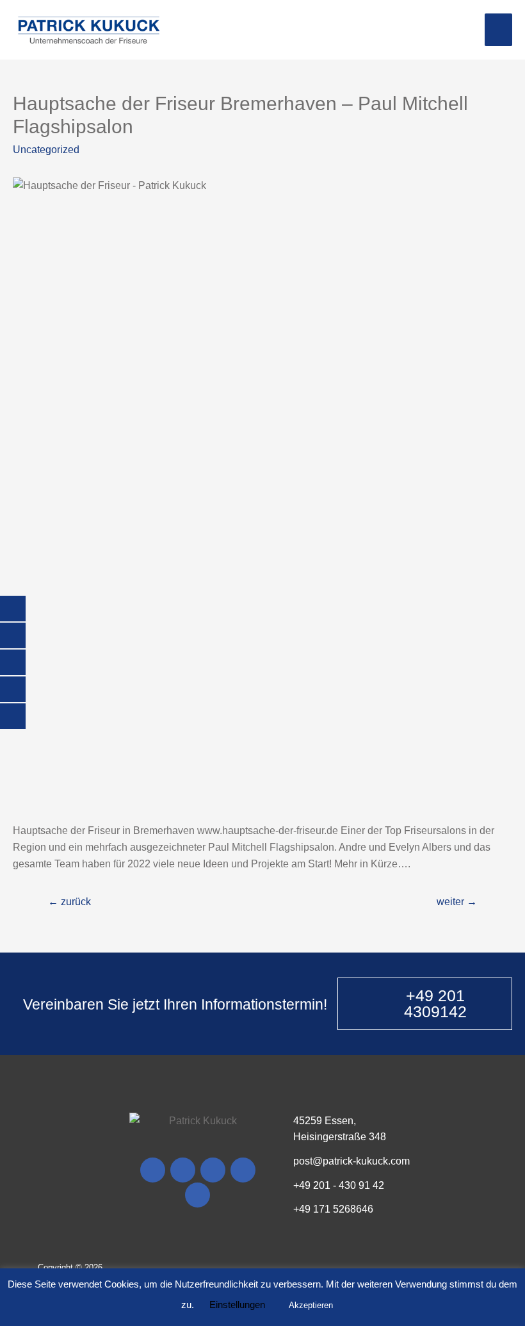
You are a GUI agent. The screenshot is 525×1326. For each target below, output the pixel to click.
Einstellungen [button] (237, 1304)
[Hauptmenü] (498, 29)
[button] (424, 1004)
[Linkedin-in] (197, 1195)
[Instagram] (182, 1170)
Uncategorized (46, 149)
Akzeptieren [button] (311, 1305)
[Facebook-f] (152, 1170)
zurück (69, 901)
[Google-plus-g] (212, 1170)
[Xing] (242, 1170)
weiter (457, 901)
